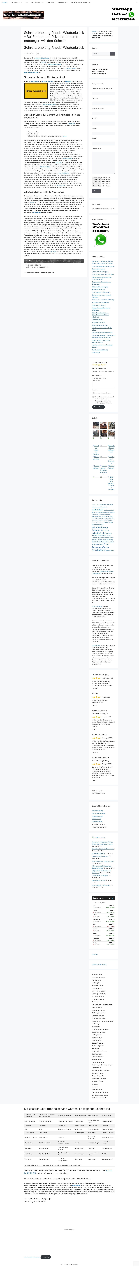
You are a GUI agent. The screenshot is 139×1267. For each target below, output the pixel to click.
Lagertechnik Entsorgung (100, 272)
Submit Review (98, 407)
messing (94, 522)
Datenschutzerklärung (99, 964)
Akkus (98, 504)
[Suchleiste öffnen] (137, 2)
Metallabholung (99, 522)
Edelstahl (68, 81)
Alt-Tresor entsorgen (106, 504)
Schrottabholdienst (42, 58)
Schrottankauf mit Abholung (101, 292)
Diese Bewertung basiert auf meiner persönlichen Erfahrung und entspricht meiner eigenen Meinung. (104, 400)
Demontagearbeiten (49, 104)
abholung (94, 504)
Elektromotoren (95, 514)
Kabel (65, 136)
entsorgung (107, 514)
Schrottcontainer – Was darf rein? (103, 274)
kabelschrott (108, 518)
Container (71, 124)
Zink (57, 163)
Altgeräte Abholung (98, 322)
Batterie (93, 512)
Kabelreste (102, 518)
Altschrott (97, 509)
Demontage (96, 352)
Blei (60, 163)
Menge (32, 202)
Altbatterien (94, 507)
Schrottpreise (67, 158)
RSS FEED (101, 837)
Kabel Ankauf (96, 819)
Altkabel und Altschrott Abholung (103, 300)
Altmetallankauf (45, 167)
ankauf (112, 510)
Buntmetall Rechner (98, 269)
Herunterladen (45, 1257)
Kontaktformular (71, 68)
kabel (98, 518)
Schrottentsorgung (54, 64)
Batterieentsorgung (98, 289)
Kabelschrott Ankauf (98, 305)
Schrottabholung (15, 2)
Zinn (113, 550)
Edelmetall (112, 512)
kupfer (112, 518)
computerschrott (106, 512)
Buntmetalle (35, 81)
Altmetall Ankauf (97, 816)
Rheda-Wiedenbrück (31, 72)
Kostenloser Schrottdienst (100, 302)
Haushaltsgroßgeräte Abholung (102, 332)
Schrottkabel (109, 533)
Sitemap (94, 954)
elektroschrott (102, 514)
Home (94, 31)
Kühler (111, 520)
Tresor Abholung (107, 539)
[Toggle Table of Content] (36, 53)
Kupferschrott (61, 185)
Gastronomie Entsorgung (100, 287)
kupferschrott (107, 520)
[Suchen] (112, 54)
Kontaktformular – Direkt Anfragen (80, 2)
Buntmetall (100, 512)
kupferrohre (100, 520)
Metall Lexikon (62, 2)
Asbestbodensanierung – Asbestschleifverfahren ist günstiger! (100, 315)
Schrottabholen (97, 606)
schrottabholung (100, 527)
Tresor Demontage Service (100, 542)
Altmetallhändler (64, 173)
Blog (26, 2)
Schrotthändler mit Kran (100, 325)
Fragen (53, 251)
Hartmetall (94, 518)
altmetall (99, 507)
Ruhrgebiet (37, 212)
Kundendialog (50, 2)
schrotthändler (99, 533)
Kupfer (44, 81)
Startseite (4, 2)
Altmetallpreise (104, 507)
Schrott (44, 62)
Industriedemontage (98, 813)
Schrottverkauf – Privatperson (32, 1257)
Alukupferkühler (107, 510)
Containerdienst (97, 319)
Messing (50, 81)
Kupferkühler (95, 520)
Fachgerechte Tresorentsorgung (102, 516)
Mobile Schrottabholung (100, 350)
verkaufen (108, 550)
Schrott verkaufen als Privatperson (103, 266)
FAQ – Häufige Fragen (37, 2)
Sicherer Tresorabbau (99, 535)
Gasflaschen (96, 645)
